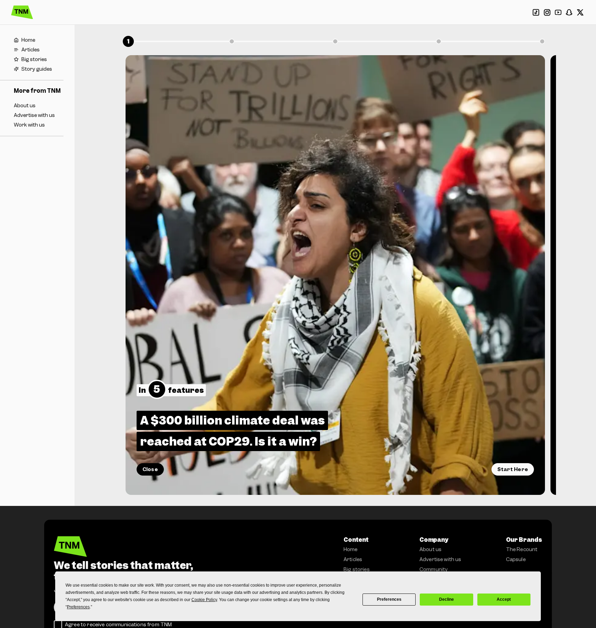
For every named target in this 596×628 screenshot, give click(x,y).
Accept (504, 599)
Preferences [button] (78, 607)
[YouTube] (558, 12)
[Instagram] (547, 12)
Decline (446, 599)
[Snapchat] (569, 12)
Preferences (389, 599)
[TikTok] (536, 12)
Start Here (512, 469)
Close (150, 469)
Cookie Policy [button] (204, 599)
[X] (580, 12)
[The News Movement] (22, 12)
